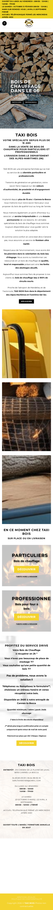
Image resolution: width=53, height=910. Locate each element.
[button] (4, 23)
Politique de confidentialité (27, 899)
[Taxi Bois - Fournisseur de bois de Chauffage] (29, 23)
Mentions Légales (26, 897)
